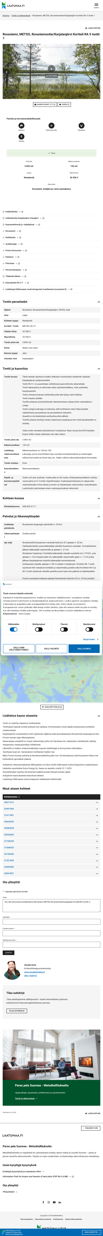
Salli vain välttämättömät (19, 648)
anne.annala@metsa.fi (34, 972)
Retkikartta (13, 237)
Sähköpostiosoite (9, 940)
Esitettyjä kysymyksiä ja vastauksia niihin (22, 1171)
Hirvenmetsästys (16, 269)
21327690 (9, 860)
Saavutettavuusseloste (43, 1219)
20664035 (9, 821)
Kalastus (12, 256)
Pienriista (12, 263)
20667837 (9, 873)
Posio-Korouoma (16, 250)
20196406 (9, 854)
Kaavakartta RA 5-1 (17, 282)
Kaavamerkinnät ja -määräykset (22, 224)
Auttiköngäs (13, 244)
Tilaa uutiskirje (17, 1011)
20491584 (9, 808)
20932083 (9, 834)
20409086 (9, 866)
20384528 (9, 828)
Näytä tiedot (89, 639)
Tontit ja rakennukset (20, 15)
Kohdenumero (10, 797)
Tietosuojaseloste (26, 1219)
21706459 (9, 841)
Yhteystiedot (9, 1191)
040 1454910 (30, 975)
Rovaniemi (13, 231)
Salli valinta (51, 648)
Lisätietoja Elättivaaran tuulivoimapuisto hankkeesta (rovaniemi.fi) (38, 289)
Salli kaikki (84, 648)
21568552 (9, 847)
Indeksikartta (14, 211)
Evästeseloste (58, 1219)
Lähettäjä (6, 917)
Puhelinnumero (9, 928)
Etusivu (6, 15)
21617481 (9, 815)
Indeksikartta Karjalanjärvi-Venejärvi (24, 218)
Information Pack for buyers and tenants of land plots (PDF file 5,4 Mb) (38, 1176)
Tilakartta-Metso (15, 276)
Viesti (5, 897)
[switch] (39, 629)
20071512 (9, 802)
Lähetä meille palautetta (73, 1219)
